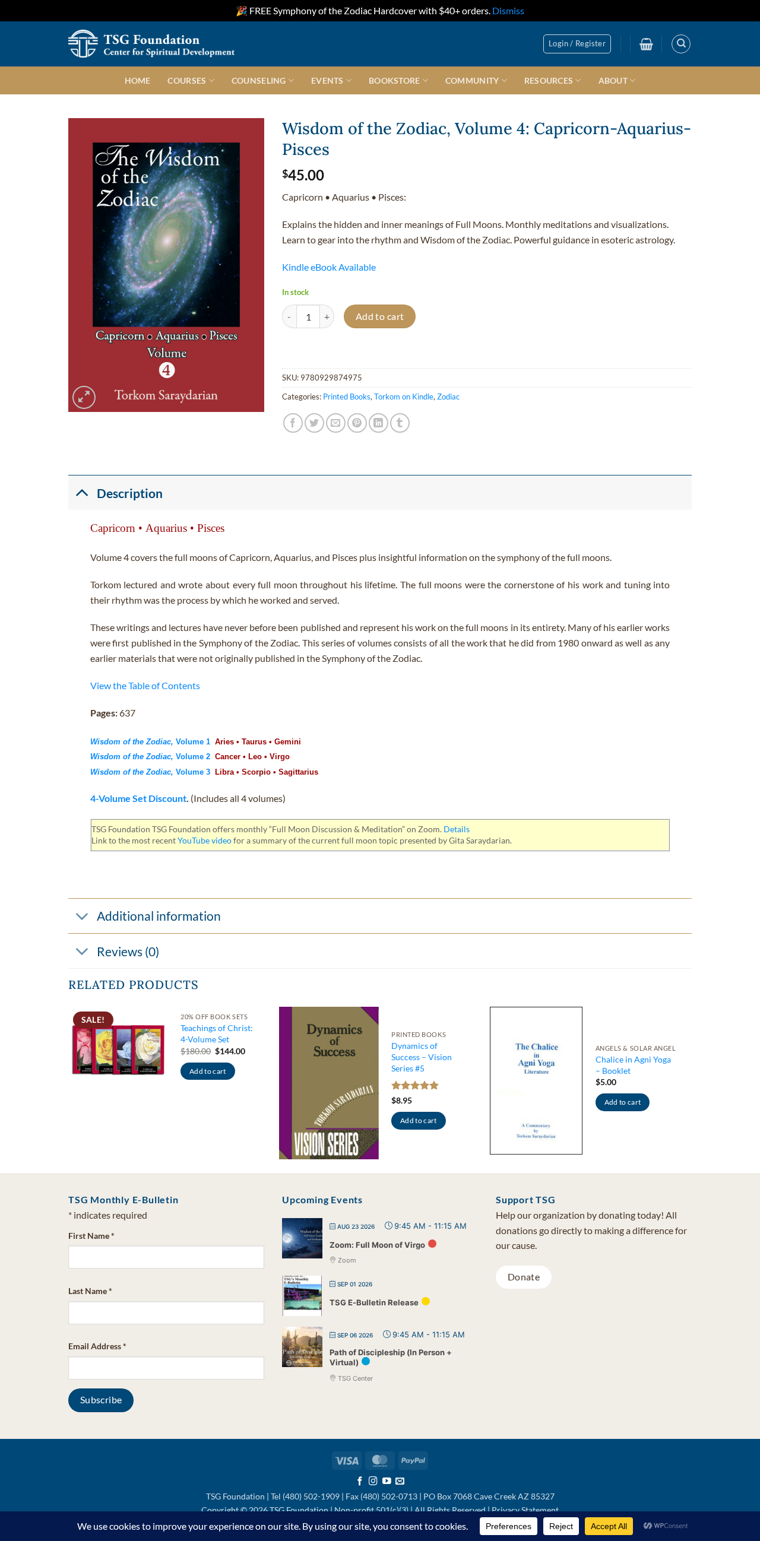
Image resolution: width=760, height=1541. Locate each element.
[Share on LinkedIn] (378, 423)
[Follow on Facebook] (360, 1481)
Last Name (90, 1291)
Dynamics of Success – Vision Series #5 (421, 1057)
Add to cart (380, 316)
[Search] (681, 43)
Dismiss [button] (508, 10)
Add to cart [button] (207, 1071)
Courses (186, 80)
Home (138, 80)
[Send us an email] (399, 1481)
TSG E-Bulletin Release (374, 1302)
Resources (549, 80)
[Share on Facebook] (293, 423)
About (613, 80)
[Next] (688, 1089)
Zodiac (448, 396)
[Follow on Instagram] (373, 1481)
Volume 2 (152, 756)
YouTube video (205, 840)
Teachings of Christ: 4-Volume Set (216, 1033)
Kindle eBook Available (329, 266)
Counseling (259, 80)
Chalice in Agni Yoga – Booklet (633, 1065)
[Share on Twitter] (314, 423)
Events (327, 80)
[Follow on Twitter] (386, 1481)
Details (457, 829)
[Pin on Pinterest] (357, 423)
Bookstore (394, 80)
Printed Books (346, 396)
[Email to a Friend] (336, 423)
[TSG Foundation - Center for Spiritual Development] (151, 44)
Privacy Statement (525, 1510)
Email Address (97, 1346)
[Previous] (69, 1089)
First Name (91, 1236)
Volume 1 (150, 741)
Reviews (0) (128, 951)
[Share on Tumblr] (400, 423)
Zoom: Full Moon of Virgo (377, 1245)
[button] (577, 43)
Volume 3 (152, 772)
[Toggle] (82, 492)
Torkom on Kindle (403, 396)
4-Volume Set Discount (138, 798)
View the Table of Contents (145, 685)
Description (130, 493)
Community (472, 80)
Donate (524, 1277)
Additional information (159, 915)
